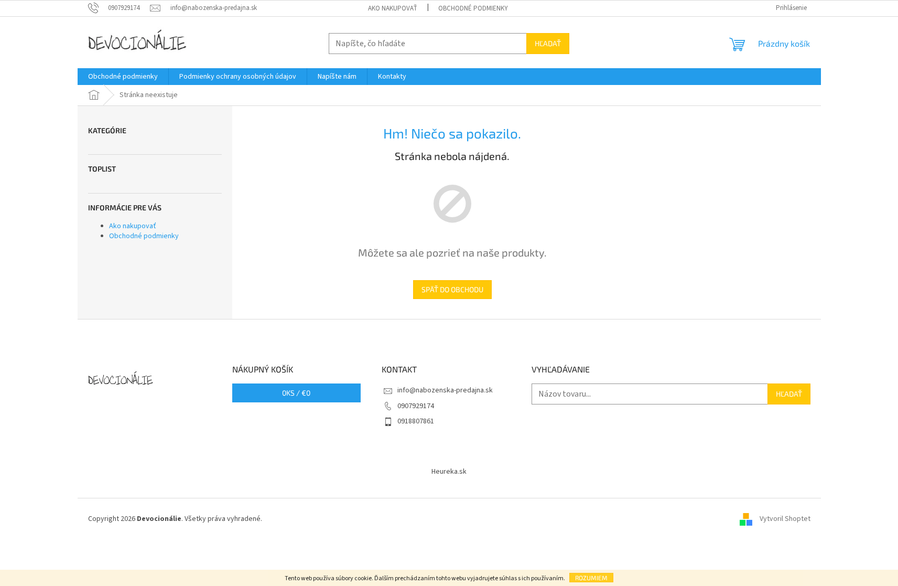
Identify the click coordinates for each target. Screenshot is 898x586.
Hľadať (548, 43)
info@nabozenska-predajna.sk (445, 390)
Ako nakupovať (392, 8)
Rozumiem (591, 577)
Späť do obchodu (452, 289)
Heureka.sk (449, 471)
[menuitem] (123, 76)
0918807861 (415, 421)
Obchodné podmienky (473, 8)
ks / (296, 392)
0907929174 (415, 406)
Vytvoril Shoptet (785, 519)
